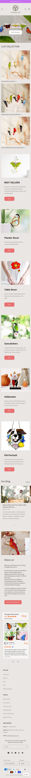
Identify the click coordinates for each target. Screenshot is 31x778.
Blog (4, 681)
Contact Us (6, 674)
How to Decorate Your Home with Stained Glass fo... (14, 506)
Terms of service (7, 706)
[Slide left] (12, 525)
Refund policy (6, 699)
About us (5, 678)
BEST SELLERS (15, 32)
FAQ (4, 685)
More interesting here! (13, 602)
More (9, 198)
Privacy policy (6, 702)
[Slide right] (19, 525)
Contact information (8, 713)
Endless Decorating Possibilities (10, 114)
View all (28, 482)
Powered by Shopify (21, 775)
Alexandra (10, 642)
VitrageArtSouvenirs (13, 775)
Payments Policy (7, 717)
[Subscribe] (26, 747)
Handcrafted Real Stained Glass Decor (12, 147)
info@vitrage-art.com (13, 735)
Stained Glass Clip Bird (8, 81)
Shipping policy (7, 710)
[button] (2, 9)
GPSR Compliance (7, 689)
